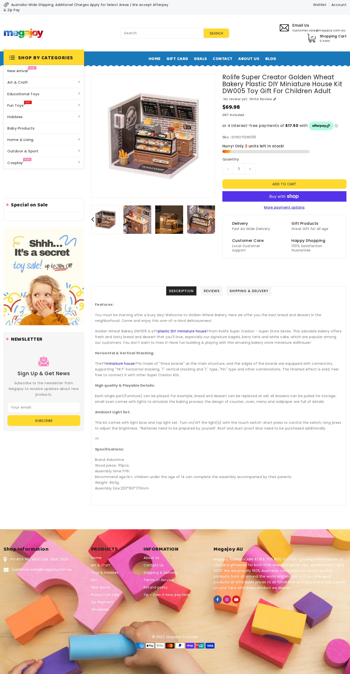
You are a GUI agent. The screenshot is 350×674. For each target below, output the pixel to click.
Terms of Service (159, 580)
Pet (94, 580)
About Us (151, 557)
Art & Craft (101, 565)
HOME (155, 59)
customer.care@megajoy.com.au (42, 569)
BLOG (270, 59)
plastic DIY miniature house (182, 331)
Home (96, 557)
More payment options (284, 207)
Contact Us (154, 565)
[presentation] (92, 219)
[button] (44, 58)
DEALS (200, 59)
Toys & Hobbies (104, 572)
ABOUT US (248, 59)
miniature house (120, 363)
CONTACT (223, 59)
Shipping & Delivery (161, 572)
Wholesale (100, 609)
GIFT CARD (177, 59)
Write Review (261, 99)
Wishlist (319, 4)
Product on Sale (105, 594)
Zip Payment (102, 602)
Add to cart (284, 184)
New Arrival (100, 587)
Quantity (230, 159)
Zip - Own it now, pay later (167, 594)
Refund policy (156, 587)
